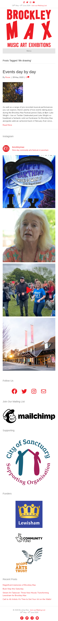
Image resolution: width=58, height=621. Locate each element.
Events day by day (19, 72)
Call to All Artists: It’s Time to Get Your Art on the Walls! (27, 599)
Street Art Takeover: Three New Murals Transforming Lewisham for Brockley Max (26, 594)
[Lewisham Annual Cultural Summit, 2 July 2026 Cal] (29, 344)
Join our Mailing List (39, 5)
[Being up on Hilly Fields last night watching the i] (29, 290)
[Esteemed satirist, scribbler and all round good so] (29, 181)
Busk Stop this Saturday (13, 589)
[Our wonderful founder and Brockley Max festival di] (29, 235)
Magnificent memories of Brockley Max (19, 585)
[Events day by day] (13, 92)
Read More (7, 125)
